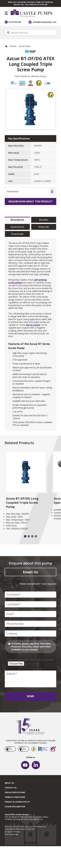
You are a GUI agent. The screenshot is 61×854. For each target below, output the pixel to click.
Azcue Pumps (24, 46)
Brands (13, 46)
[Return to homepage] (33, 13)
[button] (6, 13)
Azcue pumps (33, 324)
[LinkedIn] (36, 765)
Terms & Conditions (15, 797)
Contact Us (10, 787)
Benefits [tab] (43, 219)
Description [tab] (17, 219)
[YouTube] (25, 765)
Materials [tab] (43, 226)
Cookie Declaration (15, 806)
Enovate (14, 834)
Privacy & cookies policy (17, 802)
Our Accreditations (15, 792)
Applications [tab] (17, 226)
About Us (9, 783)
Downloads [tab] (17, 234)
